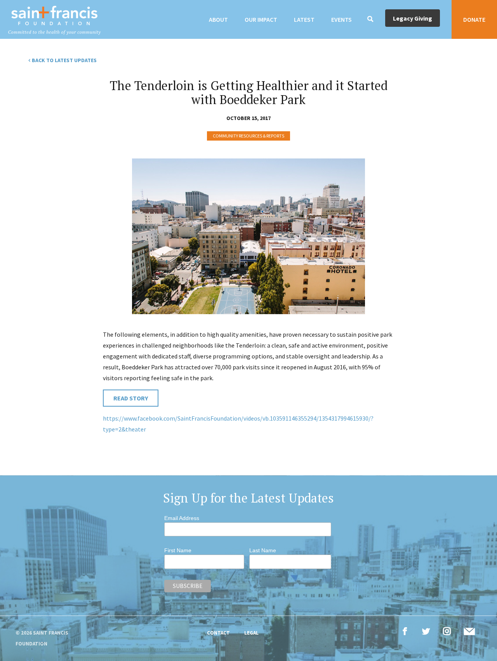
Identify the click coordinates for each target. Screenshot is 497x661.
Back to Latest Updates (64, 60)
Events (341, 19)
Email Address (181, 518)
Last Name (262, 550)
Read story (130, 398)
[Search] (370, 19)
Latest (304, 19)
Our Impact (261, 19)
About (218, 19)
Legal (251, 633)
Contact (218, 633)
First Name (177, 550)
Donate (474, 19)
